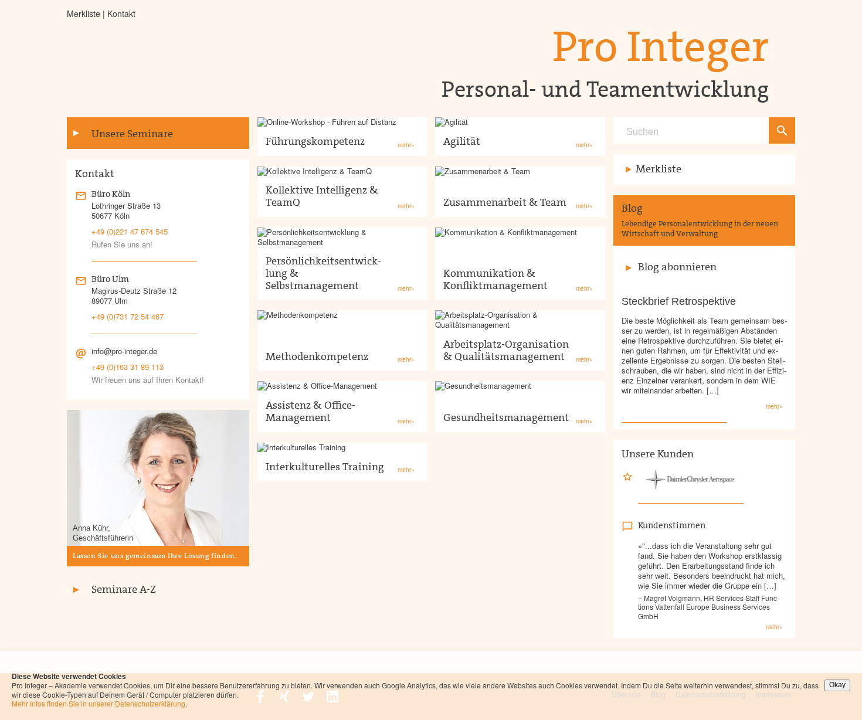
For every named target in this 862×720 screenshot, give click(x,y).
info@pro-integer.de (124, 350)
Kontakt (121, 13)
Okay (837, 685)
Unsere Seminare (132, 134)
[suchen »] (782, 130)
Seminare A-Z (123, 589)
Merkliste (83, 13)
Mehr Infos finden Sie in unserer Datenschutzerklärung (98, 703)
